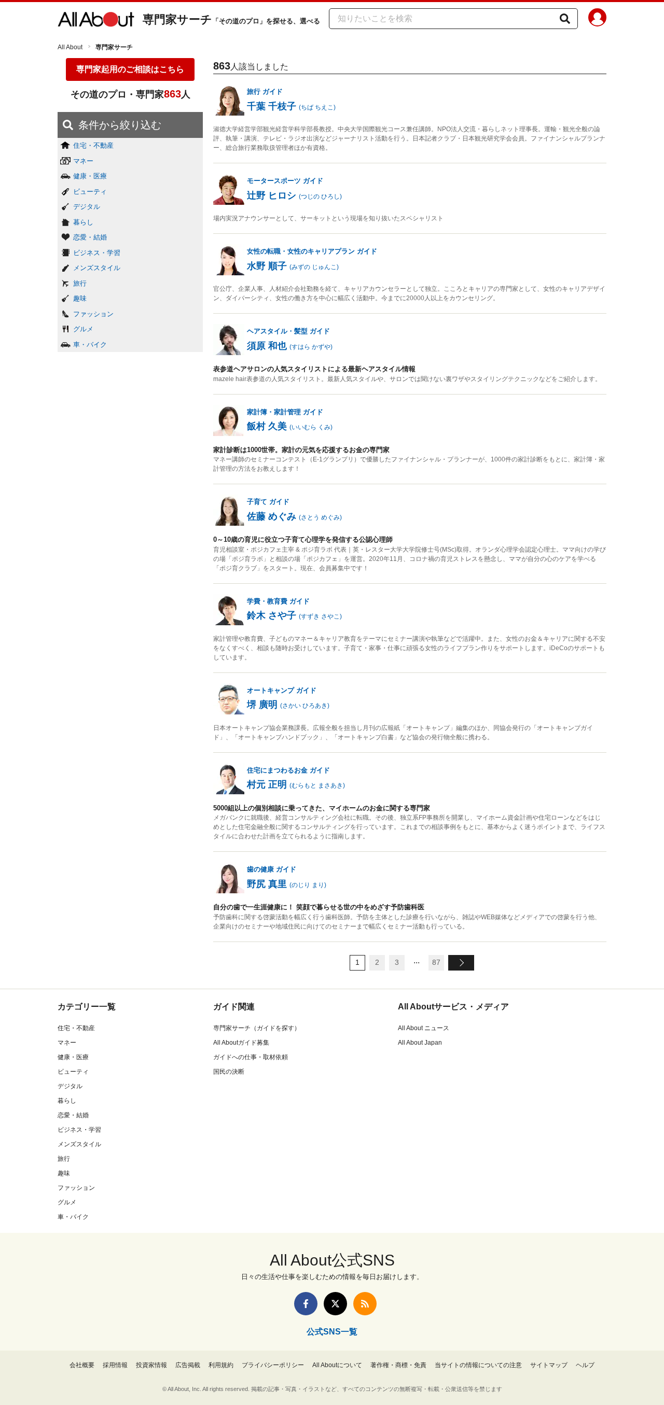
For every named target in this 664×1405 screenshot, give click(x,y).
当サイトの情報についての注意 (478, 1365)
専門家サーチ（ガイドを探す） (256, 1028)
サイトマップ (549, 1365)
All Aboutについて (337, 1365)
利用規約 (221, 1365)
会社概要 (82, 1365)
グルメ (83, 329)
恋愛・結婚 (90, 237)
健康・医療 (90, 176)
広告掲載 (187, 1365)
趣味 (80, 298)
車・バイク (90, 344)
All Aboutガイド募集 (241, 1042)
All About (70, 47)
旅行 (80, 283)
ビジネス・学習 (96, 253)
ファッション (93, 314)
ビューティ (90, 191)
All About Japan (420, 1042)
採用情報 (115, 1365)
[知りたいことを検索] (565, 18)
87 (436, 962)
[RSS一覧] (365, 1303)
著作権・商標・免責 (398, 1365)
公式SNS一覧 (332, 1331)
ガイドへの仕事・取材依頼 (250, 1057)
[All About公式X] (335, 1303)
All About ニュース (423, 1028)
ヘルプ (585, 1365)
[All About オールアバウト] (96, 19)
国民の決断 (228, 1071)
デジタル (86, 206)
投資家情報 (151, 1365)
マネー (83, 161)
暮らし (83, 222)
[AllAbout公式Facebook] (305, 1303)
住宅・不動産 (93, 145)
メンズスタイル (96, 268)
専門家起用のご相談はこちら (130, 69)
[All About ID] (597, 19)
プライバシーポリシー (273, 1365)
